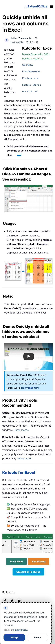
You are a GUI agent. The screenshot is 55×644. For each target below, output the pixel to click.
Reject (37, 637)
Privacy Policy (20, 630)
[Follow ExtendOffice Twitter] (12, 600)
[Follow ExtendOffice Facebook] (5, 600)
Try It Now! (16, 561)
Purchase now (30, 78)
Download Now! (30, 387)
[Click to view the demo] (17, 155)
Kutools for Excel (18, 472)
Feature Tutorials (31, 84)
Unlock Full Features (28, 571)
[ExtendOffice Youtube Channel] (19, 600)
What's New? (29, 91)
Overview (27, 64)
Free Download (31, 71)
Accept (14, 637)
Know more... (21, 429)
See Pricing (38, 561)
